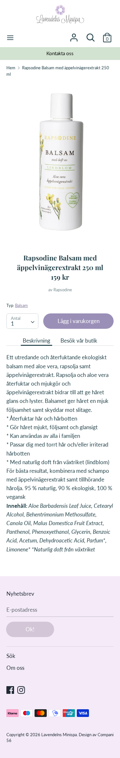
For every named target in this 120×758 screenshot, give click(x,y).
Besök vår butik (78, 340)
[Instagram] (21, 689)
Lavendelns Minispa (59, 734)
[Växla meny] (10, 38)
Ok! (30, 629)
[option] (60, 53)
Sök (10, 655)
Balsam (21, 305)
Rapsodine (62, 289)
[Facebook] (10, 689)
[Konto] (74, 35)
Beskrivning (36, 340)
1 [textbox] (12, 323)
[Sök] (90, 35)
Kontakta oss (60, 53)
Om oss (15, 667)
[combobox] (22, 321)
